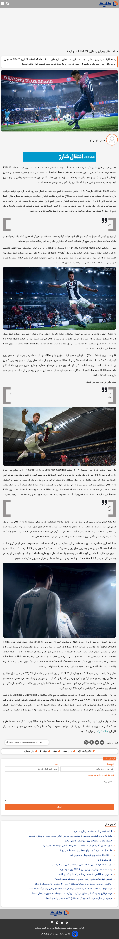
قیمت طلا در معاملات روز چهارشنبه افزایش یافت (88, 841)
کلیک (44, 928)
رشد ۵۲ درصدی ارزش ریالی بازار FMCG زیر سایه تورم (86, 869)
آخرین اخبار (110, 824)
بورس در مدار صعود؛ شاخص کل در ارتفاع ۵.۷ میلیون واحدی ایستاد (78, 898)
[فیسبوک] (91, 743)
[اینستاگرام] (52, 923)
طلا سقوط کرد (105, 860)
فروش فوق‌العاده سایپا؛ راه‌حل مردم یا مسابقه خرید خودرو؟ (83, 879)
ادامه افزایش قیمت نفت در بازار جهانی (93, 831)
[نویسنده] (112, 140)
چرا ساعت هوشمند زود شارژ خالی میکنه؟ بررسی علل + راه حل (82, 865)
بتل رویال (29, 751)
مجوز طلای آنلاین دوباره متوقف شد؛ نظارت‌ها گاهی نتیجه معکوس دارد (77, 845)
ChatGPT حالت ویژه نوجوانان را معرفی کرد (91, 855)
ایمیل (56, 764)
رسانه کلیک (102, 731)
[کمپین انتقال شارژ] (59, 157)
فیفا (55, 751)
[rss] (67, 923)
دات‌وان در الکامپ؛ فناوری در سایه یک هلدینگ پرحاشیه (85, 874)
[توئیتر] (97, 743)
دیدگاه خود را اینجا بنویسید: (101, 775)
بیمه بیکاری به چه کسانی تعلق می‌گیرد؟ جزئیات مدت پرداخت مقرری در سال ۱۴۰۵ (72, 893)
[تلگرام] (102, 743)
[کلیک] (108, 4)
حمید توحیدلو (97, 140)
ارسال (59, 807)
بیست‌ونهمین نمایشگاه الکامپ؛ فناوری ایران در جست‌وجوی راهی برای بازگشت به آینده (70, 889)
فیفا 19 (44, 751)
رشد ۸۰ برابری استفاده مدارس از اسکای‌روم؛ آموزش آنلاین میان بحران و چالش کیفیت (70, 836)
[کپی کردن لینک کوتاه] (25, 742)
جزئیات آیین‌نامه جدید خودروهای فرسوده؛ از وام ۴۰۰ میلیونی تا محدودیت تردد (73, 884)
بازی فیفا (68, 751)
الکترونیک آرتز (85, 751)
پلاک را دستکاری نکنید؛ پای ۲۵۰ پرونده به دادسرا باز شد (85, 850)
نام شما (110, 764)
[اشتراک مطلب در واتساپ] (86, 742)
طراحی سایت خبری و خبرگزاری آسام (56, 933)
